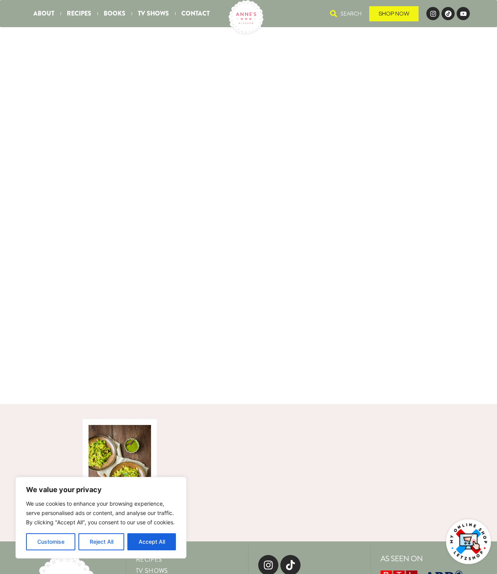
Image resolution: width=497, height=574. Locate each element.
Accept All (152, 541)
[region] (101, 517)
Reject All (101, 541)
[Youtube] (463, 13)
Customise (50, 541)
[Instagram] (433, 13)
